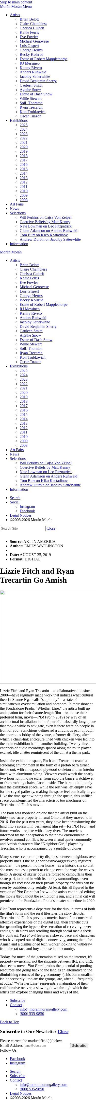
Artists (15, 15)
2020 (24, 147)
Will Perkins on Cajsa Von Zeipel (45, 217)
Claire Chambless (33, 24)
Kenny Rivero (31, 68)
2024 (24, 129)
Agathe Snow (30, 90)
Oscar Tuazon (30, 116)
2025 (24, 125)
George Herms (31, 50)
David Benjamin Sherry (38, 81)
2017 (24, 160)
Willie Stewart (31, 98)
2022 (24, 138)
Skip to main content (16, 2)
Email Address (11, 1045)
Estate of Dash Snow (36, 94)
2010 (24, 191)
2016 (24, 164)
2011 (23, 186)
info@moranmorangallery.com (43, 1009)
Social (14, 502)
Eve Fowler (29, 37)
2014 (24, 173)
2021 (24, 142)
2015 (24, 169)
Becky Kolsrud (31, 54)
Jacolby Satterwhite (35, 76)
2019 (24, 151)
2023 (24, 134)
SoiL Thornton (31, 103)
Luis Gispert (29, 46)
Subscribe (17, 1000)
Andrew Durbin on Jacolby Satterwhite (50, 239)
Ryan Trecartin (31, 107)
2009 (24, 195)
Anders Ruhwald (33, 72)
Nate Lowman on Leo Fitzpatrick (46, 226)
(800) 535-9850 (32, 1014)
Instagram (27, 506)
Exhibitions (19, 120)
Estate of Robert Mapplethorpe (43, 59)
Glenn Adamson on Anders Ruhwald (48, 230)
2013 (24, 178)
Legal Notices (21, 515)
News (14, 208)
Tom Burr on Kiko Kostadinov (44, 235)
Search (15, 498)
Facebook (27, 511)
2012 (24, 182)
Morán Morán (11, 6)
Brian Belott (29, 19)
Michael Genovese (34, 41)
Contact (16, 1005)
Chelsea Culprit (32, 28)
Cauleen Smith (31, 85)
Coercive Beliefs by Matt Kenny (45, 222)
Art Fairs (17, 204)
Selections (18, 213)
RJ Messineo (30, 63)
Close (51, 528)
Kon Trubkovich (33, 112)
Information (19, 244)
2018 (24, 156)
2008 (24, 200)
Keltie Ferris (29, 32)
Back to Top (9, 1022)
